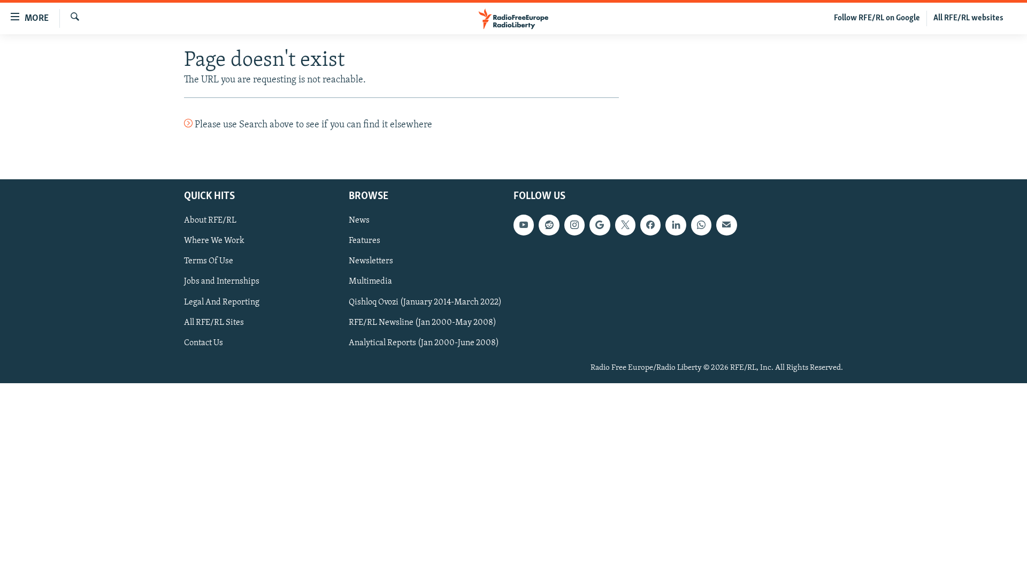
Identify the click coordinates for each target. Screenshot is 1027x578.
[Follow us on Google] (599, 225)
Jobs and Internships (221, 281)
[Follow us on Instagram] (574, 225)
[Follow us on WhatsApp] (701, 225)
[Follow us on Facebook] (650, 225)
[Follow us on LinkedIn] (675, 225)
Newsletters (371, 261)
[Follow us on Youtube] (524, 225)
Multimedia (370, 281)
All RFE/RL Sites (214, 322)
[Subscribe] (726, 225)
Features (364, 241)
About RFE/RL (210, 220)
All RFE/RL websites (968, 18)
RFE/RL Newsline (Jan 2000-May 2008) (422, 322)
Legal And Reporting (221, 302)
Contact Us (203, 342)
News (359, 220)
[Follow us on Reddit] (549, 225)
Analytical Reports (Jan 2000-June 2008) (424, 342)
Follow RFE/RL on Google (877, 18)
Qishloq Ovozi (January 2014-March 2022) (425, 302)
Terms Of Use (208, 261)
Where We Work (214, 241)
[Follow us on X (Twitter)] (625, 225)
